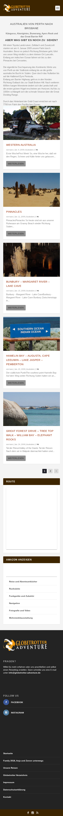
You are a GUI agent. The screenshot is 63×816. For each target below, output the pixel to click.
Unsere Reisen (10, 768)
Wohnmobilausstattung (21, 618)
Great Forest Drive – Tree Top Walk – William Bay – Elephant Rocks (30, 435)
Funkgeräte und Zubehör (21, 596)
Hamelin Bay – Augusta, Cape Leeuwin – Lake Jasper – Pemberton (28, 360)
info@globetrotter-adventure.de (24, 673)
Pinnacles (14, 211)
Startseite (8, 753)
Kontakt (7, 797)
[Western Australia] (31, 123)
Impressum (8, 782)
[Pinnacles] (31, 190)
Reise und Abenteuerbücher (23, 581)
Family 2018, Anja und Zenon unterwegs (23, 761)
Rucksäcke (14, 589)
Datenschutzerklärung (14, 789)
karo (11, 150)
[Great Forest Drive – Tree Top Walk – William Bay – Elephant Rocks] (31, 409)
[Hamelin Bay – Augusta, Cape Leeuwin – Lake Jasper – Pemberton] (31, 334)
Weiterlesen (16, 163)
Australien (29, 150)
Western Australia (21, 144)
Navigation (14, 603)
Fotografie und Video (19, 610)
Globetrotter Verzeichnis (15, 775)
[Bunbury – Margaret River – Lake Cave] (31, 260)
